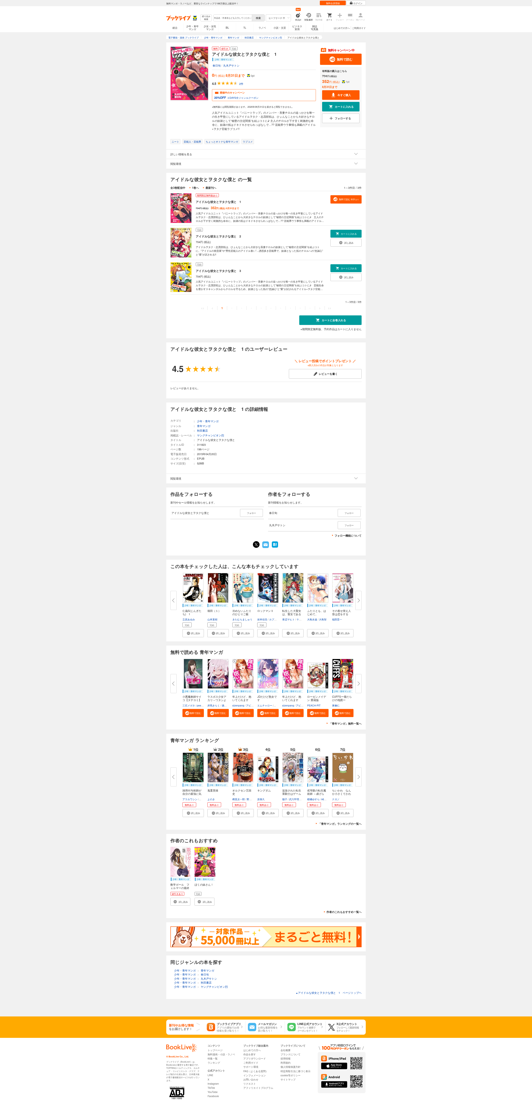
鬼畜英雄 (212, 790)
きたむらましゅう (242, 619)
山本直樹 (212, 619)
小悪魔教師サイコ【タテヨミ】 (191, 698)
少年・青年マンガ (192, 27)
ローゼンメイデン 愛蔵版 (316, 698)
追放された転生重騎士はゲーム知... (291, 793)
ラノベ (262, 27)
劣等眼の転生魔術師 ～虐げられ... (316, 793)
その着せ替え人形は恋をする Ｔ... (341, 614)
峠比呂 (325, 799)
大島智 (322, 619)
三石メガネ (188, 705)
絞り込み (206, 17)
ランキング (214, 1062)
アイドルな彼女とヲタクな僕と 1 (218, 202)
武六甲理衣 (295, 799)
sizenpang (238, 705)
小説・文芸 (279, 27)
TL (244, 27)
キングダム (264, 790)
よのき (211, 799)
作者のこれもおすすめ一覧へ (344, 912)
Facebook (213, 1096)
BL (227, 28)
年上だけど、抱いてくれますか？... (291, 700)
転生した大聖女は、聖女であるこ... (291, 614)
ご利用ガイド (359, 28)
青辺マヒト (288, 619)
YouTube (213, 1092)
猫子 (284, 799)
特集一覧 (213, 1058)
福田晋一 (337, 619)
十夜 (299, 619)
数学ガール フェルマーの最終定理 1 (179, 888)
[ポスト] (256, 544)
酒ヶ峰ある (228, 705)
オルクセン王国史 (241, 792)
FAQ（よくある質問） (255, 1071)
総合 (174, 27)
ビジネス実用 (297, 27)
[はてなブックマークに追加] (275, 547)
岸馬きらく (213, 705)
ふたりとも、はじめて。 (316, 612)
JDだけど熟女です (267, 698)
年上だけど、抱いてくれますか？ (241, 700)
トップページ (215, 1050)
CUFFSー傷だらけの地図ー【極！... (342, 700)
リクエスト (249, 1083)
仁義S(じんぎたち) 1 (191, 612)
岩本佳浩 (262, 619)
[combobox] (232, 18)
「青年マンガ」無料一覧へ (345, 723)
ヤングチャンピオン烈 (210, 435)
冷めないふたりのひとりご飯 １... (241, 614)
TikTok (211, 1087)
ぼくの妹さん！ (204, 885)
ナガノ (336, 799)
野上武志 (252, 799)
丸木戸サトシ (231, 65)
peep (200, 705)
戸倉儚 (203, 799)
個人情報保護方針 (290, 1066)
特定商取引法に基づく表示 (295, 1071)
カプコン (274, 619)
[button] (193, 633)
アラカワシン (189, 799)
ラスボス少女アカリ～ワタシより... (216, 700)
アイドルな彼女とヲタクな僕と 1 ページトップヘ (329, 993)
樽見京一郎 (238, 799)
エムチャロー (264, 705)
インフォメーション (254, 1075)
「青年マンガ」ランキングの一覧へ (340, 824)
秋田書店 (202, 430)
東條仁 (336, 705)
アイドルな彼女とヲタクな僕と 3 (218, 271)
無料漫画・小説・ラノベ (221, 1054)
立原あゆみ (188, 619)
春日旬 (217, 65)
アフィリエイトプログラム (258, 1087)
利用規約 (286, 1062)
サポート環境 (250, 1066)
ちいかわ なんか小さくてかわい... (341, 793)
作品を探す (249, 1054)
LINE (210, 1075)
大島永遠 (312, 619)
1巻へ (195, 188)
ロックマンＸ (265, 611)
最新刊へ (211, 188)
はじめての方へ (342, 28)
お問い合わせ (250, 1079)
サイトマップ (288, 1079)
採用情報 (286, 1058)
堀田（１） (214, 611)
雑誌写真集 (314, 27)
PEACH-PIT (313, 705)
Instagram (213, 1083)
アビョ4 (250, 705)
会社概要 (286, 1050)
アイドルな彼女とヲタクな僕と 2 (218, 236)
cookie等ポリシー (290, 1075)
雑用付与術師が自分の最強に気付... (191, 793)
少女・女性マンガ (210, 27)
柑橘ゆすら (313, 799)
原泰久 (261, 799)
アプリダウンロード (254, 1058)
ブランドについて (290, 1054)
